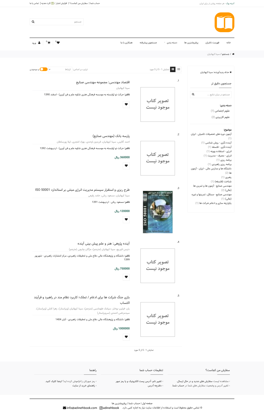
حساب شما (95, 3)
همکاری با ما (127, 43)
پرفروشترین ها (191, 43)
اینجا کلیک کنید (54, 381)
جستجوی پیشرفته (148, 43)
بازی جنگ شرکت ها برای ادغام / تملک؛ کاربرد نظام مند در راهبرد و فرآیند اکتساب (82, 300)
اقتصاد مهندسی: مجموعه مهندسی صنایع (103, 82)
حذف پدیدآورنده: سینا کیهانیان (215, 72)
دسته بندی (172, 43)
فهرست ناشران (212, 43)
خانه (228, 43)
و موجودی (34, 69)
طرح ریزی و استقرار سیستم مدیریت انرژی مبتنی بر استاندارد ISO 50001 (82, 190)
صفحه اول (147, 403)
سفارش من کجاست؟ (79, 3)
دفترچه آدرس (155, 385)
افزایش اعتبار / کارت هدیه (54, 3)
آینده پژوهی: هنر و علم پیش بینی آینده (104, 243)
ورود (34, 43)
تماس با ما (34, 3)
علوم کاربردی (221, 117)
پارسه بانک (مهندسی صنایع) (111, 136)
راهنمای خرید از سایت (83, 385)
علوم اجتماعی (220, 111)
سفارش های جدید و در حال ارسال (194, 381)
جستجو (225, 54)
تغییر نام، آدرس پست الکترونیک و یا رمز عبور (139, 381)
